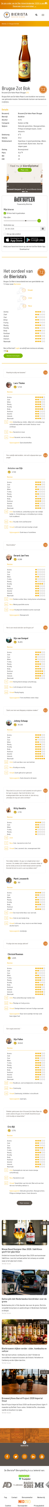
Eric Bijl (11, 1126)
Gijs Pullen (18, 1039)
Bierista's (17, 284)
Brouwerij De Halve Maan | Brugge (30, 113)
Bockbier (21, 116)
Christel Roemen (15, 954)
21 (27, 92)
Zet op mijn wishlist (14, 234)
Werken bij (41, 1497)
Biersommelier (27, 1497)
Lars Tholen (19, 383)
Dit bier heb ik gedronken (16, 213)
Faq (5, 1497)
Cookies (8, 1505)
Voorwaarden (22, 1505)
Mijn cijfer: (7, 217)
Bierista (4, 24)
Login (17, 348)
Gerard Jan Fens (21, 555)
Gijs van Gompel (21, 638)
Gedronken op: (9, 225)
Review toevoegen (13, 355)
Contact (14, 1497)
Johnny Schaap (21, 720)
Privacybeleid (39, 1505)
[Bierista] (14, 15)
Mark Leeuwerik (21, 878)
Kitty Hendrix (20, 808)
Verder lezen (6, 1263)
